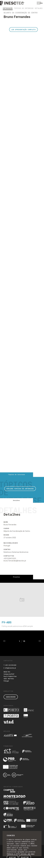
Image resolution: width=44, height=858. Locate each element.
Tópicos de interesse (24, 8)
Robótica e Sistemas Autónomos (16, 552)
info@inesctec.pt (10, 668)
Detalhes (39, 8)
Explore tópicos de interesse (20, 489)
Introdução (8, 8)
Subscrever (11, 697)
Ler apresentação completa (23, 29)
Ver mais (31, 854)
